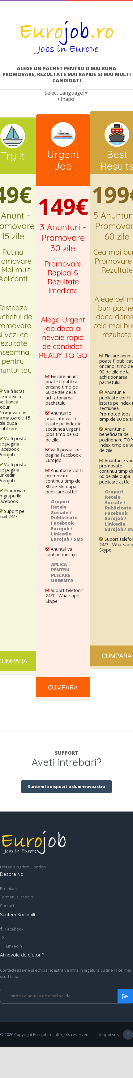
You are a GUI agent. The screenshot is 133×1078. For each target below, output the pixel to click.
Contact (7, 905)
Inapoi (67, 99)
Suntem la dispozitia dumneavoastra (66, 786)
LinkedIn (13, 946)
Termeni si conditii (17, 897)
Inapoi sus (109, 1034)
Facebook (14, 929)
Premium (8, 888)
